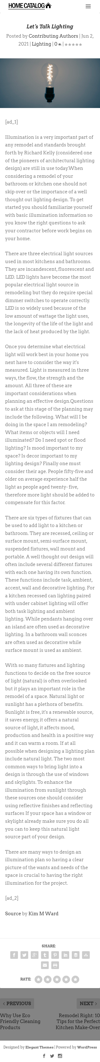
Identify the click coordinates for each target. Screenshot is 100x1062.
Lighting (41, 44)
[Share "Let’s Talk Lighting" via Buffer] (76, 955)
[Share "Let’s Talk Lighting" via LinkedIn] (65, 955)
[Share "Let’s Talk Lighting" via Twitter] (24, 955)
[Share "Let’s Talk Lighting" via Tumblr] (45, 955)
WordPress (87, 1047)
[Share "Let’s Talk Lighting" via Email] (45, 965)
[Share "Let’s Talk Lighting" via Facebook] (14, 955)
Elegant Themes (39, 1047)
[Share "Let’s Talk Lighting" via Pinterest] (55, 955)
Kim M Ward (43, 913)
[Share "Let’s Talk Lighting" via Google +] (34, 955)
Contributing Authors (53, 36)
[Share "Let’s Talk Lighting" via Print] (55, 965)
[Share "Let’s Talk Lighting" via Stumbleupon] (86, 955)
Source (13, 913)
